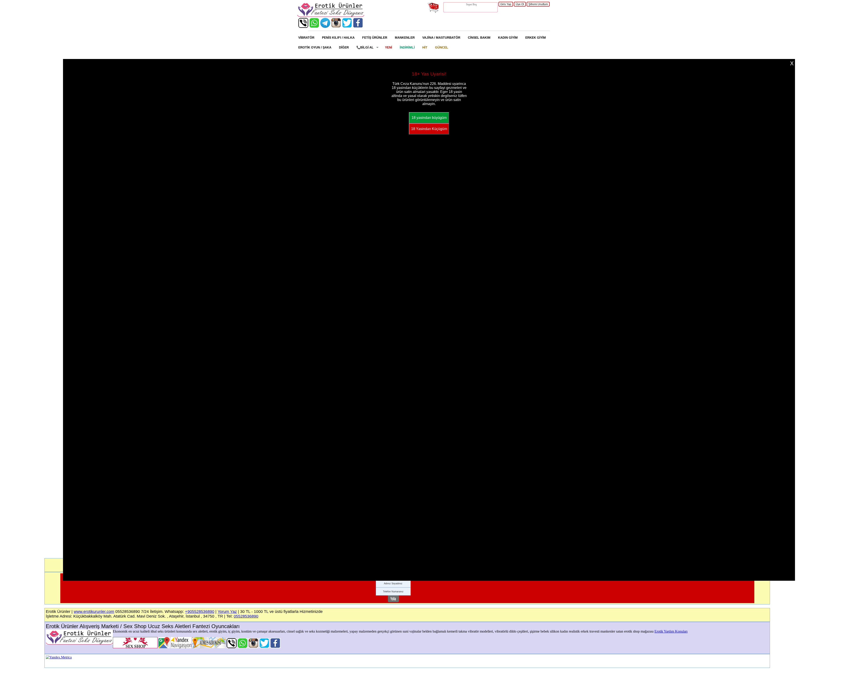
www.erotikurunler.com (94, 611)
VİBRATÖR (306, 37)
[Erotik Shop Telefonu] (303, 27)
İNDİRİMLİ (407, 47)
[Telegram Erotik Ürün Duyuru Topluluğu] (325, 27)
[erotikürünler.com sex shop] (330, 16)
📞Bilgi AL (365, 47)
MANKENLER (405, 37)
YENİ (388, 47)
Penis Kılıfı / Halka (338, 37)
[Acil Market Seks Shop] (347, 27)
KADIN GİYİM (508, 37)
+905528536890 (199, 611)
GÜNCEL (441, 47)
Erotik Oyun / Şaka (314, 47)
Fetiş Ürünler (374, 37)
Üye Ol (520, 4)
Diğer (344, 47)
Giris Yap (505, 4)
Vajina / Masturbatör (441, 37)
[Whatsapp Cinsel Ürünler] (314, 27)
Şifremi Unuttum (538, 4)
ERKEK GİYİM (535, 37)
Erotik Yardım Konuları (671, 631)
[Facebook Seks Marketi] (358, 27)
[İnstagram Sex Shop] (336, 27)
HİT (424, 47)
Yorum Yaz (227, 611)
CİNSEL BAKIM (479, 37)
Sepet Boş (471, 4)
